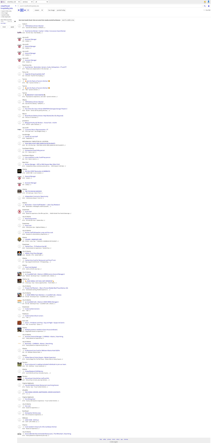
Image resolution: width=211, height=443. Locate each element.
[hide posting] (45, 27)
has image (5, 13)
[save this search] (208, 6)
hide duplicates (6, 17)
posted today (5, 15)
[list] (18, 10)
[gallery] (25, 10)
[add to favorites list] (23, 26)
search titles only (6, 11)
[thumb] (21, 10)
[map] (28, 10)
